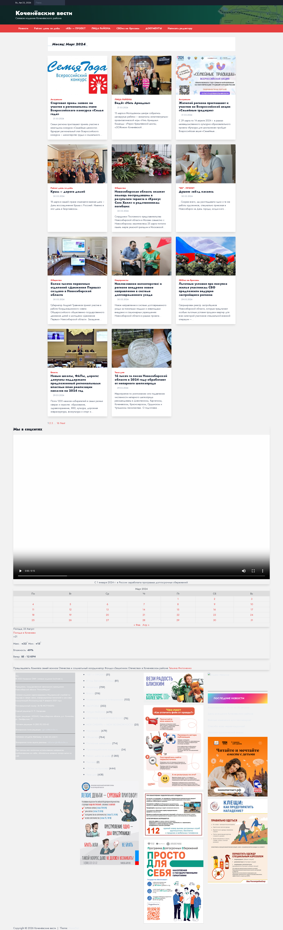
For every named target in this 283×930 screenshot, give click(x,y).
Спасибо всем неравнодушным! (226, 726)
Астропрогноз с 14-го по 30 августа (228, 707)
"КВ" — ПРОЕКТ (95, 674)
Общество (120, 188)
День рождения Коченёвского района (230, 714)
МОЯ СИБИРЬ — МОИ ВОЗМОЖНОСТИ (110, 724)
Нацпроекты (121, 280)
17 (252, 609)
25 (33, 620)
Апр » (146, 625)
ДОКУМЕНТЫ (153, 28)
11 (33, 609)
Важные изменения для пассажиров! (229, 720)
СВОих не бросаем (127, 28)
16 (58, 423)
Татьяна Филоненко (180, 668)
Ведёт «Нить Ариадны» (132, 103)
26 (70, 620)
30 (214, 620)
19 (70, 615)
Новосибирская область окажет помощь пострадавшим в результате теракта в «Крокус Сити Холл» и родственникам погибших (140, 199)
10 (251, 604)
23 (214, 615)
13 (107, 609)
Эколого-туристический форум (225, 732)
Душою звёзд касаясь (196, 192)
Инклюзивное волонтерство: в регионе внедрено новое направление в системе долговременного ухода (138, 289)
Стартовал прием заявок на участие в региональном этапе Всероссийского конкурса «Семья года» (77, 108)
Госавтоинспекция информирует (105, 699)
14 (144, 609)
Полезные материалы (98, 743)
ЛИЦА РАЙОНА (101, 28)
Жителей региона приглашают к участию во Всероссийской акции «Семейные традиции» (204, 107)
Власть (54, 372)
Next (62, 423)
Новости (23, 28)
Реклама (91, 762)
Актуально (56, 99)
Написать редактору (180, 28)
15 (178, 609)
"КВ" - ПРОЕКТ (186, 188)
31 (252, 620)
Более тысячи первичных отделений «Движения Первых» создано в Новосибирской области (76, 289)
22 (178, 615)
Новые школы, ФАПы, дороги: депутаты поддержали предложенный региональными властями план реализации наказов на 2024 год (76, 383)
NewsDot (74, 928)
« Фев (137, 625)
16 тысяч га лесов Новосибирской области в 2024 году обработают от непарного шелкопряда (141, 380)
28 (144, 620)
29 (178, 620)
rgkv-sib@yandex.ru (50, 729)
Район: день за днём (47, 28)
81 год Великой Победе (100, 681)
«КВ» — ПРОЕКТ (76, 28)
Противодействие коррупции (103, 749)
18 (33, 615)
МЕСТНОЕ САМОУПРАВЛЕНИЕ (104, 718)
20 (107, 615)
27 (107, 620)
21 (144, 615)
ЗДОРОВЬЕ (93, 706)
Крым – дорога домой (68, 192)
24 (251, 615)
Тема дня (119, 372)
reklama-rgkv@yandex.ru (58, 742)
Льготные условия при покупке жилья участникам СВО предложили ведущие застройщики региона (203, 289)
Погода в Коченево (24, 633)
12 (70, 609)
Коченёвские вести (43, 13)
